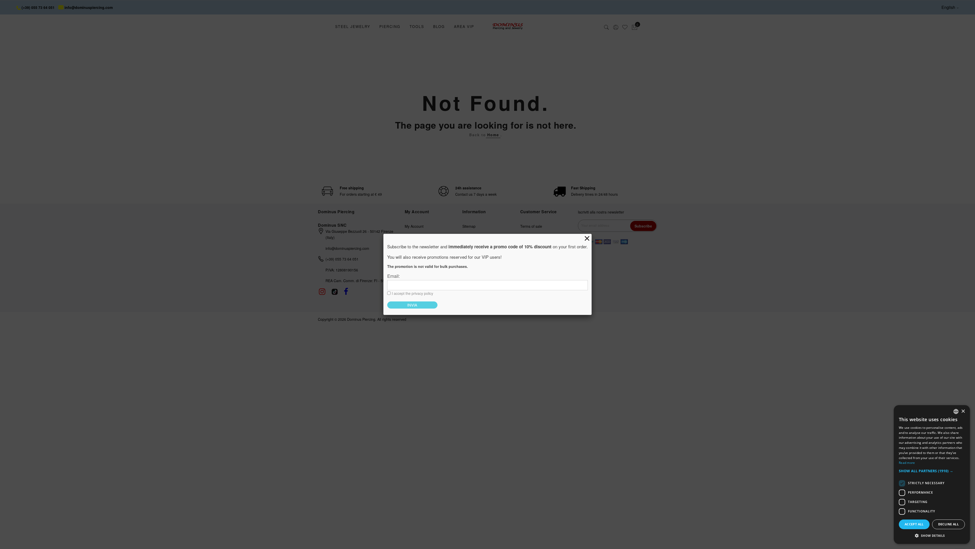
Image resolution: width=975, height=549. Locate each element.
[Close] (587, 238)
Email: (393, 275)
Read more (907, 463)
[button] (932, 471)
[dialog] (932, 474)
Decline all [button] (948, 524)
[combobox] (955, 411)
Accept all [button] (914, 524)
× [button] (963, 411)
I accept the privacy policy (412, 293)
